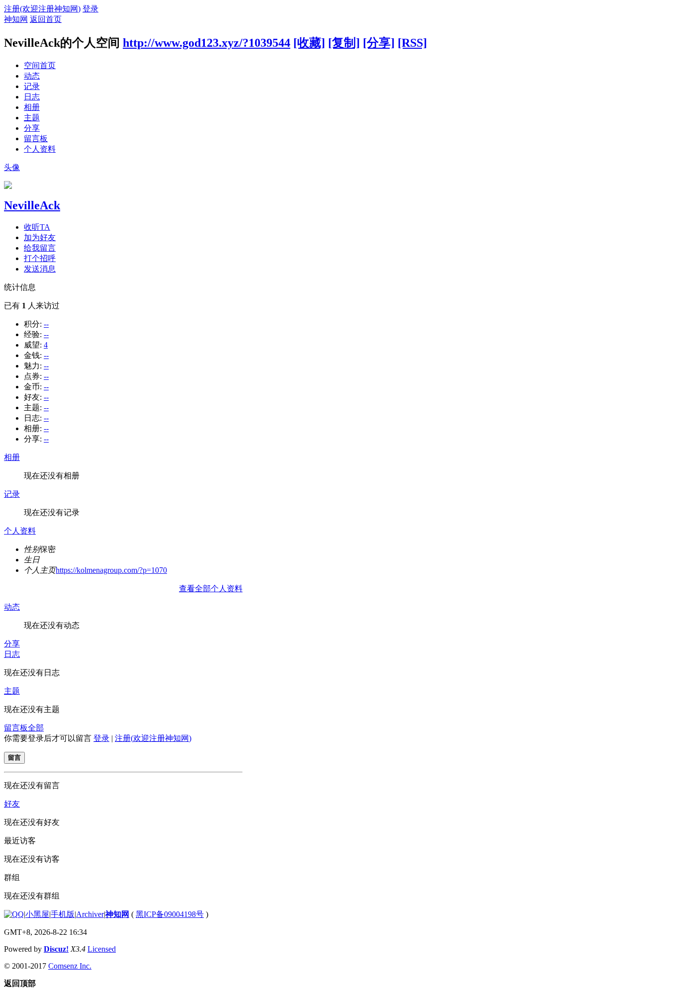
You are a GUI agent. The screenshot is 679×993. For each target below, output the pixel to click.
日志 (32, 96)
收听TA (37, 227)
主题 (32, 117)
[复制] (344, 42)
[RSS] (412, 42)
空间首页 (40, 65)
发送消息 (40, 269)
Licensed (101, 949)
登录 (90, 8)
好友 (12, 804)
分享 (32, 128)
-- (46, 324)
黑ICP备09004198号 (170, 914)
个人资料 (40, 149)
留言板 (36, 138)
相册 (32, 107)
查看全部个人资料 (211, 588)
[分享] (379, 42)
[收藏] (309, 42)
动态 (32, 76)
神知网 (16, 19)
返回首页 (46, 19)
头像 (12, 167)
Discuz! (56, 949)
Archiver (90, 914)
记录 (32, 86)
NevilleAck (32, 205)
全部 (36, 727)
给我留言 (40, 248)
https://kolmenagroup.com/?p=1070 (111, 570)
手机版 (63, 914)
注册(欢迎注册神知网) (42, 8)
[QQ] (14, 914)
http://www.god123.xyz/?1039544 (206, 42)
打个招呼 (40, 258)
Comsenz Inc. (69, 966)
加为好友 (40, 237)
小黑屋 (37, 914)
